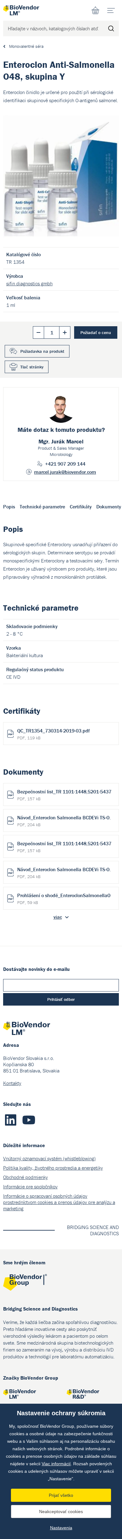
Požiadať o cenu (95, 332)
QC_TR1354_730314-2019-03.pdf (53, 734)
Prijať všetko (61, 1495)
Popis (9, 506)
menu (111, 10)
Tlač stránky (31, 367)
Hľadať (111, 28)
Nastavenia (61, 1527)
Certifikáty (81, 506)
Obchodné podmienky (25, 1177)
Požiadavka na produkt (42, 351)
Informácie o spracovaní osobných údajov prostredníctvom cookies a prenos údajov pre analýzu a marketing (59, 1202)
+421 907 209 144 (65, 464)
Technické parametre (42, 506)
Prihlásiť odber (61, 999)
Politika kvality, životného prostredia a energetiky (53, 1168)
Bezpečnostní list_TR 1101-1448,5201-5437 (64, 795)
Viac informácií (56, 1463)
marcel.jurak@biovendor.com (65, 472)
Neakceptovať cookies (61, 1511)
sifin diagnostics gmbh (29, 283)
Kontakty (12, 1083)
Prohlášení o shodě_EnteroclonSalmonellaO (63, 898)
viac (57, 917)
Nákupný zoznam (95, 10)
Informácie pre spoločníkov (30, 1186)
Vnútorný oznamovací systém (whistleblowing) (49, 1158)
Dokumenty (108, 506)
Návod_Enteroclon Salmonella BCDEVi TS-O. (64, 820)
